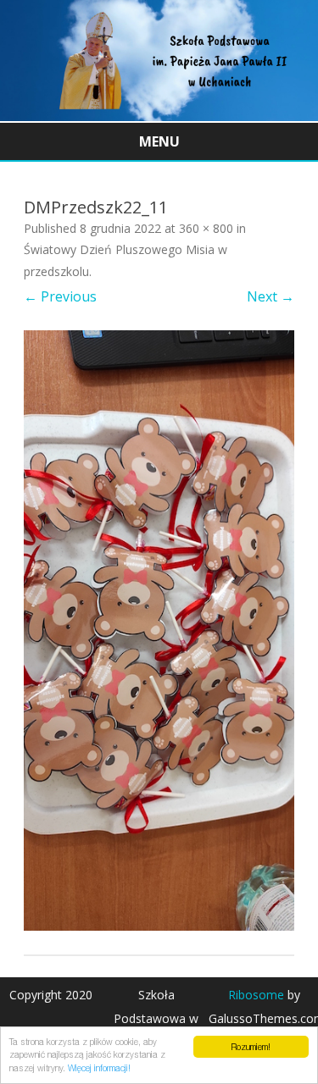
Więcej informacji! (99, 1068)
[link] (159, 116)
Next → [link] (270, 296)
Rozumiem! (251, 1047)
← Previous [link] (60, 296)
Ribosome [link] (256, 995)
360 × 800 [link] (206, 228)
